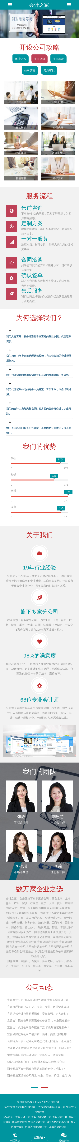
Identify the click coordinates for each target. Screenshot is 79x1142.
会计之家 (39, 4)
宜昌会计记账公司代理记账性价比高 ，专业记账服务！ (39, 1020)
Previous (14, 19)
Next (64, 19)
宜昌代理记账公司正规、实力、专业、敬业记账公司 (38, 1007)
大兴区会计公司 (36, 1121)
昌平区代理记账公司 (58, 1121)
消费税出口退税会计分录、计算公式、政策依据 (35, 1055)
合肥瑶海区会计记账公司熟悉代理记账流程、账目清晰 (39, 1041)
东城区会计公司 (58, 1126)
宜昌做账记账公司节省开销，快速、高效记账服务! (37, 1034)
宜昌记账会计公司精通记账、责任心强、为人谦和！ (38, 1013)
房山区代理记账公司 (36, 1126)
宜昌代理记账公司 (41, 1117)
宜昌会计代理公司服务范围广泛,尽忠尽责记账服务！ (38, 1027)
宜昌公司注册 (60, 1117)
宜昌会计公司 (22, 1117)
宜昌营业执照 (19, 1121)
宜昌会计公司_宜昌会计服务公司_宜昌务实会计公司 (38, 1000)
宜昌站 (39, 1137)
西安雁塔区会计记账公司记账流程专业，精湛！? (36, 1068)
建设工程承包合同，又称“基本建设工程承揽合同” (36, 1062)
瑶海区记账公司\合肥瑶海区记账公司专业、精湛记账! (39, 1048)
